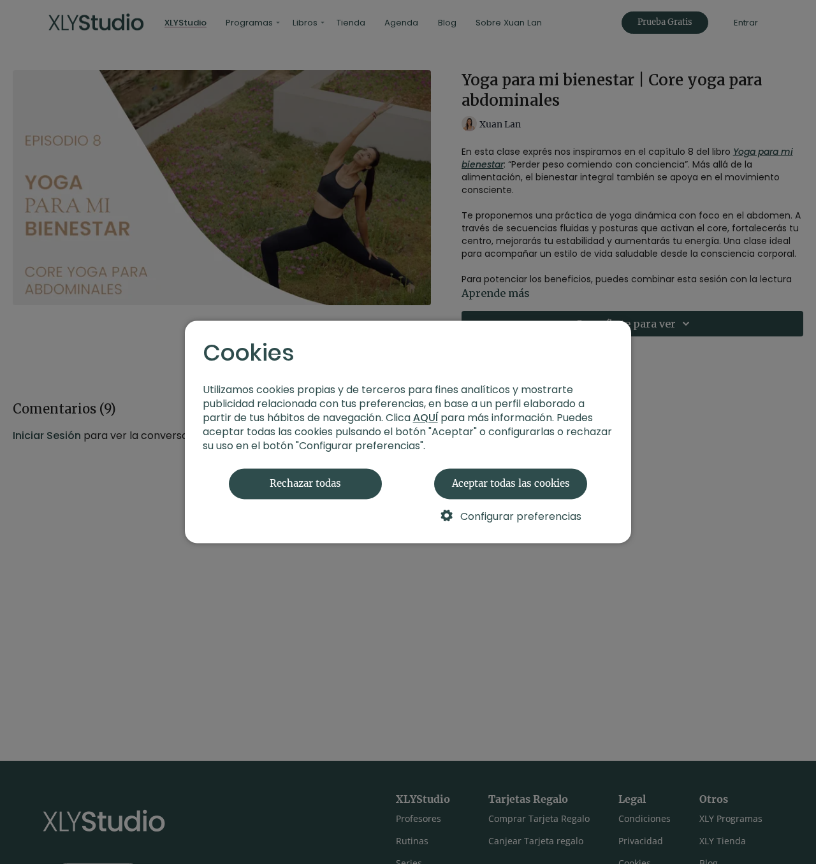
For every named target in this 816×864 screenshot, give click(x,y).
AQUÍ (425, 418)
